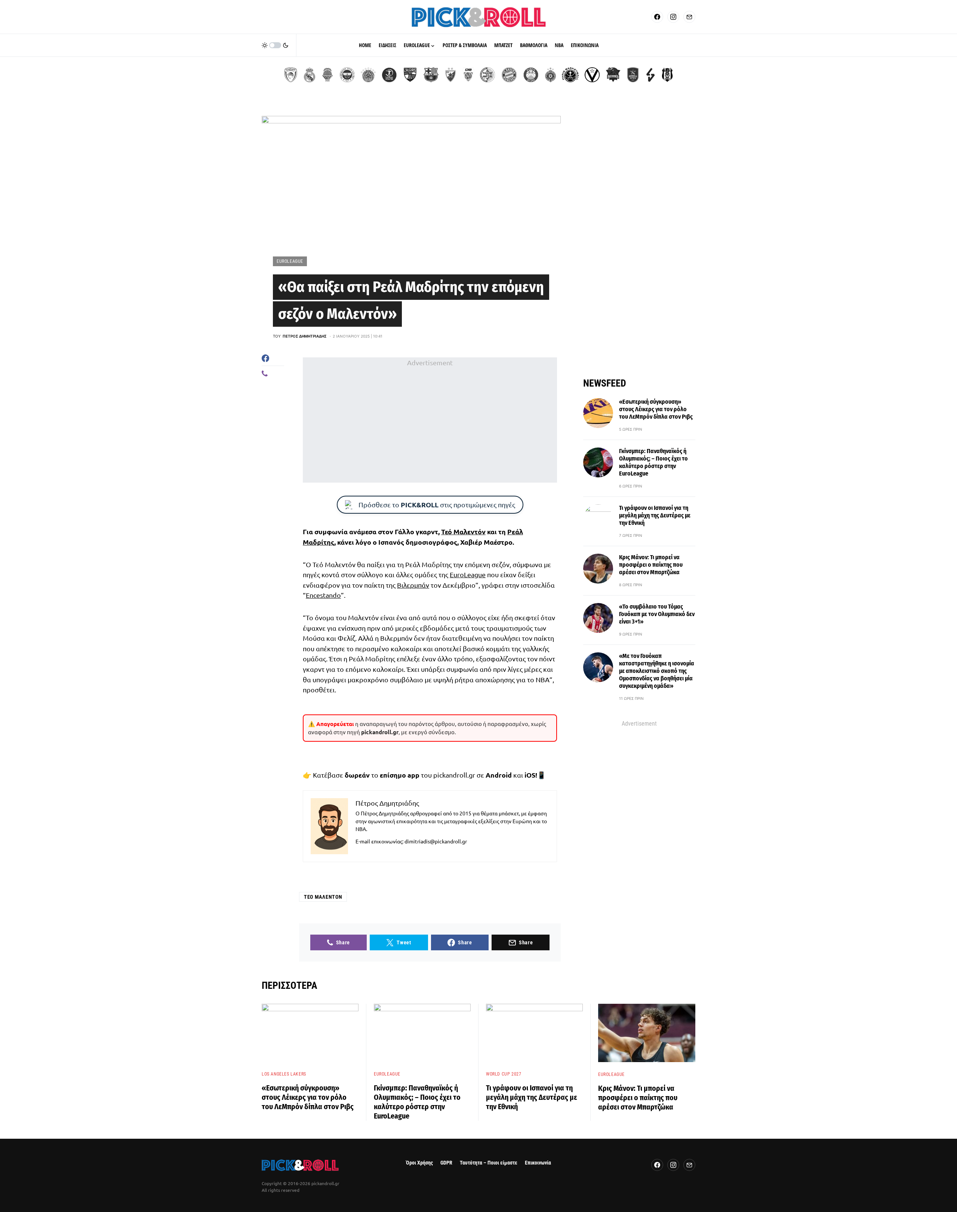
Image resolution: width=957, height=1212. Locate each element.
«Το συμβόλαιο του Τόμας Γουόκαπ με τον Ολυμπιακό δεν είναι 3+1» (657, 614)
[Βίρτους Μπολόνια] (592, 74)
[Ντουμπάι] (468, 74)
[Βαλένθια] (327, 74)
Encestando (323, 595)
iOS (529, 774)
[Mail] (689, 16)
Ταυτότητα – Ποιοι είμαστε (488, 1163)
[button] (275, 45)
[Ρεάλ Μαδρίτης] (309, 74)
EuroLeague (290, 261)
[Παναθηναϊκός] (368, 74)
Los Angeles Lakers (284, 1074)
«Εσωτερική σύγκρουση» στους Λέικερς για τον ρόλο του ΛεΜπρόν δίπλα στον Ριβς (656, 409)
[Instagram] (673, 16)
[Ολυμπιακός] (290, 74)
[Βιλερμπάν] (650, 74)
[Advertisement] (430, 419)
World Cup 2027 (503, 1074)
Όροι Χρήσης (419, 1163)
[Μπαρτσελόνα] (431, 74)
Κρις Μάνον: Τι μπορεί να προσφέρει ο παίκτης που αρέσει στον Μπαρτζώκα (651, 565)
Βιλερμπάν (413, 585)
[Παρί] (570, 74)
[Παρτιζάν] (550, 74)
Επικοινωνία (538, 1163)
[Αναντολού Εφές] (632, 74)
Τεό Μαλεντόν (463, 531)
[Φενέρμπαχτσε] (347, 74)
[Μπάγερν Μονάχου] (509, 74)
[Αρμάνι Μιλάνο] (530, 74)
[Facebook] (657, 16)
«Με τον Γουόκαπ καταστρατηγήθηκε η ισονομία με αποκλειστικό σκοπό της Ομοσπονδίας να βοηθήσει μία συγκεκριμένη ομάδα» (656, 670)
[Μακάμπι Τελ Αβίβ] (487, 74)
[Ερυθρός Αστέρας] (450, 74)
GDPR (446, 1163)
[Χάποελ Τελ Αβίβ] (389, 74)
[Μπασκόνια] (613, 74)
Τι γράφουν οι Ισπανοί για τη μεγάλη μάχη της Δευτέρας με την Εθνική (654, 515)
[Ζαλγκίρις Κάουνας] (410, 74)
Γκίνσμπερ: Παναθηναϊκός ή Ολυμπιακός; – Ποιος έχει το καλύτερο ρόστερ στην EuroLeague (653, 462)
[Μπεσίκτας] (667, 74)
